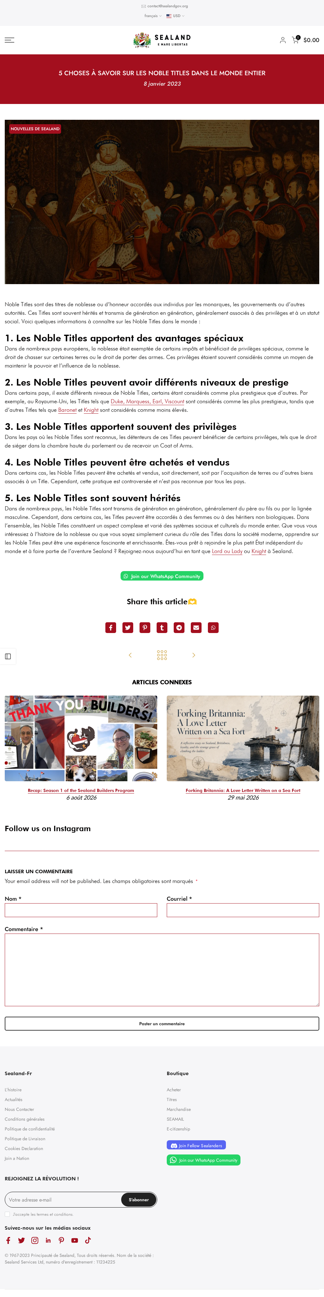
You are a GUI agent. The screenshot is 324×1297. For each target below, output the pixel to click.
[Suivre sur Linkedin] (48, 1240)
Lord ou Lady (227, 551)
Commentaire (24, 929)
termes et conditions (54, 1214)
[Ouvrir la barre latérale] (8, 656)
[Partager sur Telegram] (179, 627)
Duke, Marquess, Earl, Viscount (147, 401)
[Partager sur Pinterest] (145, 627)
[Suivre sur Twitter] (21, 1240)
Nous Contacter (19, 1109)
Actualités (13, 1099)
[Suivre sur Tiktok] (87, 1240)
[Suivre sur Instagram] (34, 1240)
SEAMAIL (175, 1119)
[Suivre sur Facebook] (8, 1240)
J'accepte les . (43, 1214)
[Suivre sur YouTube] (74, 1240)
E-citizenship (178, 1129)
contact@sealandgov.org (167, 6)
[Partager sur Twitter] (127, 627)
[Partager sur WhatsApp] (213, 627)
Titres (172, 1099)
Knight (91, 409)
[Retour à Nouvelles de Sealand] (162, 656)
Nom (13, 899)
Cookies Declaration (24, 1148)
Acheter (174, 1090)
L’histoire (13, 1090)
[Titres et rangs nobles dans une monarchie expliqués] (193, 656)
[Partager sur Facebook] (110, 627)
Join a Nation (17, 1158)
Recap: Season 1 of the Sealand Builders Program (81, 790)
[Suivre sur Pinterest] (61, 1240)
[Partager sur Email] (196, 627)
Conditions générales (25, 1119)
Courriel (179, 899)
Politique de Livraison (25, 1139)
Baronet (67, 409)
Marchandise (179, 1109)
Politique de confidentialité (30, 1129)
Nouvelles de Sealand (35, 129)
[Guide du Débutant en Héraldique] (130, 656)
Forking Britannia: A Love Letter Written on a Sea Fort (243, 790)
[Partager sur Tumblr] (162, 627)
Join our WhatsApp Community (165, 576)
